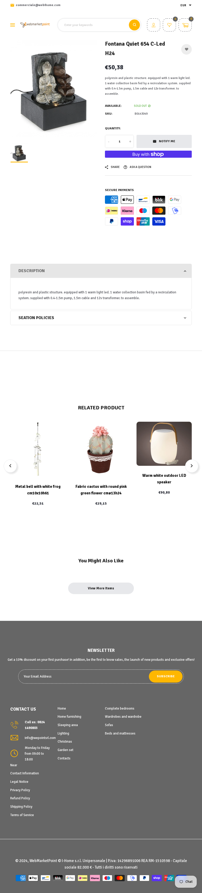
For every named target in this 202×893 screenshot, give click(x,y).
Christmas (65, 741)
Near (13, 765)
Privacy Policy (20, 790)
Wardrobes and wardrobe (123, 717)
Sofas (109, 725)
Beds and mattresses (120, 733)
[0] (169, 26)
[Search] (134, 24)
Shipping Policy (21, 807)
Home (62, 708)
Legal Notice (19, 782)
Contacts (64, 758)
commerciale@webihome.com (38, 5)
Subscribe (166, 676)
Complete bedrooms (119, 708)
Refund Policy (20, 798)
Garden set (65, 750)
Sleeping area (68, 725)
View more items (101, 588)
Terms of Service (22, 815)
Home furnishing (69, 717)
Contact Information (24, 773)
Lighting (63, 733)
